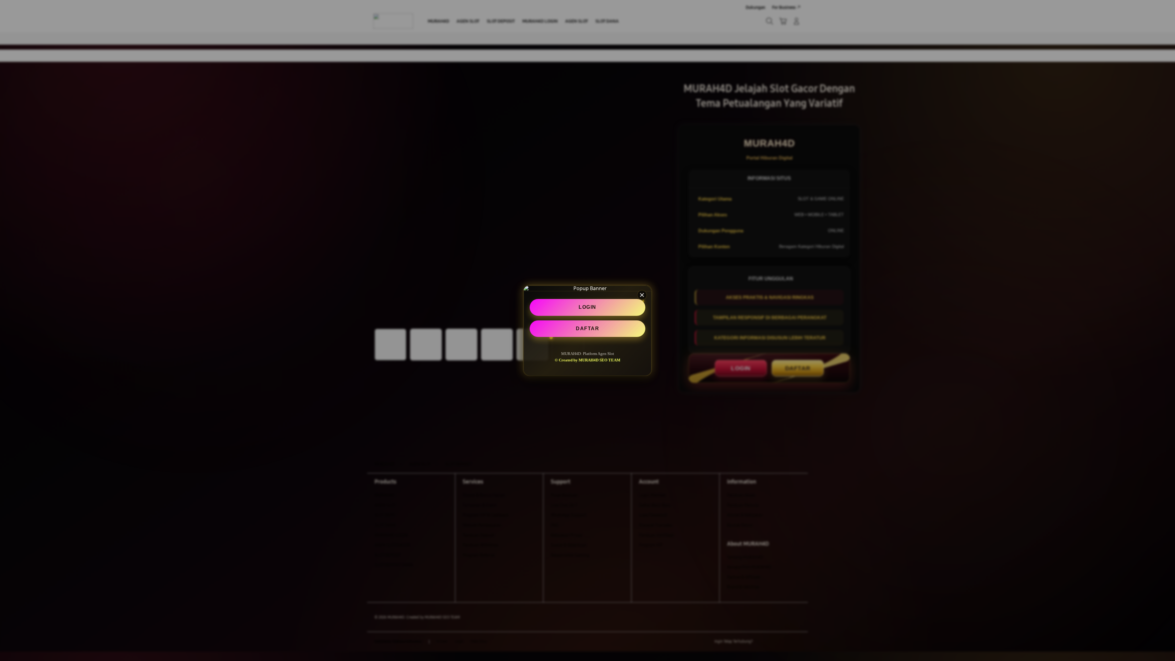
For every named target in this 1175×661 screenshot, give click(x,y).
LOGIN (587, 307)
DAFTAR (587, 328)
